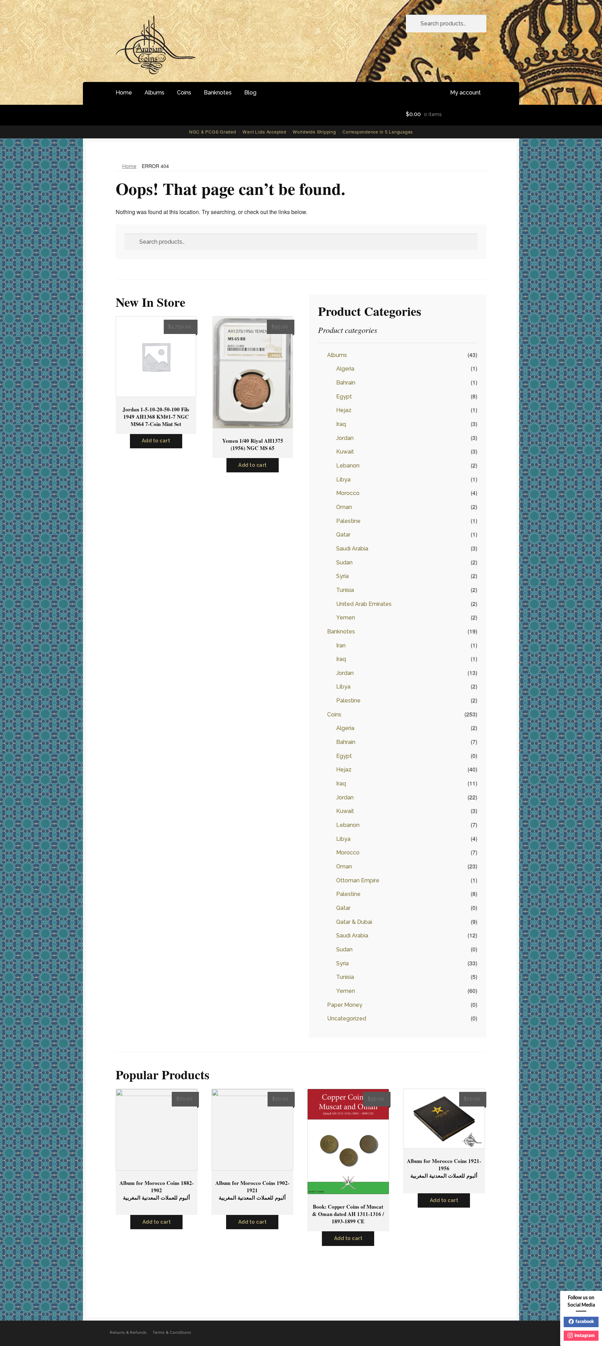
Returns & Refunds (128, 1332)
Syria (342, 576)
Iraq (341, 424)
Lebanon (348, 465)
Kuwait (345, 451)
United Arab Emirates (364, 604)
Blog (250, 92)
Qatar (343, 534)
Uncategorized (346, 1018)
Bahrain (345, 382)
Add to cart (156, 440)
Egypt (344, 396)
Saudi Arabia (352, 548)
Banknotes (218, 92)
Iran (341, 645)
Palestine (348, 521)
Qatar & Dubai (354, 922)
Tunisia (345, 590)
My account (465, 92)
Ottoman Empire (357, 880)
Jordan (345, 438)
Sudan (344, 562)
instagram (584, 1335)
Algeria (345, 368)
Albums (154, 92)
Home (124, 92)
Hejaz (344, 410)
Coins (184, 92)
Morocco (348, 493)
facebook (585, 1322)
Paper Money (344, 1005)
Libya (343, 479)
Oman (344, 507)
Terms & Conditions (172, 1332)
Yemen (345, 617)
